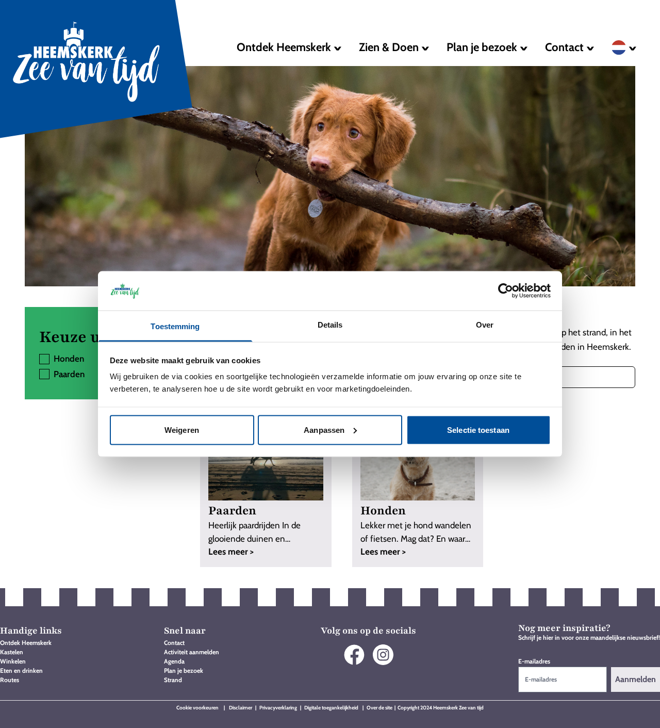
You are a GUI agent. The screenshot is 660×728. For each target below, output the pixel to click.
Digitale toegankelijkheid (331, 707)
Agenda (174, 661)
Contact (174, 642)
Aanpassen (324, 429)
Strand (173, 680)
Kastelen (11, 652)
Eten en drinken (21, 670)
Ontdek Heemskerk (26, 642)
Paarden (69, 374)
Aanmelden (635, 679)
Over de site (379, 707)
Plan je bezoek (183, 670)
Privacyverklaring (278, 707)
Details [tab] (330, 324)
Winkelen (13, 661)
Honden (69, 358)
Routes (9, 680)
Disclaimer (241, 707)
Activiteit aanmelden (191, 652)
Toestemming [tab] (175, 326)
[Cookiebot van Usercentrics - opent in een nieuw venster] (505, 290)
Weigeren (181, 429)
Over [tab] (484, 324)
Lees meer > (231, 551)
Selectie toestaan (478, 429)
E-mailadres (534, 661)
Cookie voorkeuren (197, 707)
